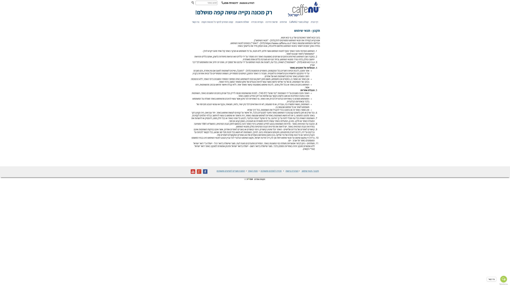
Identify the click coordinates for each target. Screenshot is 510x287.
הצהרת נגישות (292, 171)
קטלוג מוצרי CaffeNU (299, 21)
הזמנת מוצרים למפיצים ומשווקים (231, 171)
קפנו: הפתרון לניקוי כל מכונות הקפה (217, 21)
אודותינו (283, 21)
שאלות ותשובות (242, 21)
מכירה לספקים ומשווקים (271, 171)
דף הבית (314, 21)
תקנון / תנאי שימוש (310, 171)
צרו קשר (195, 21)
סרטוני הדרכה (271, 21)
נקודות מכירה (257, 21)
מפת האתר (253, 171)
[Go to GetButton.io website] (503, 284)
